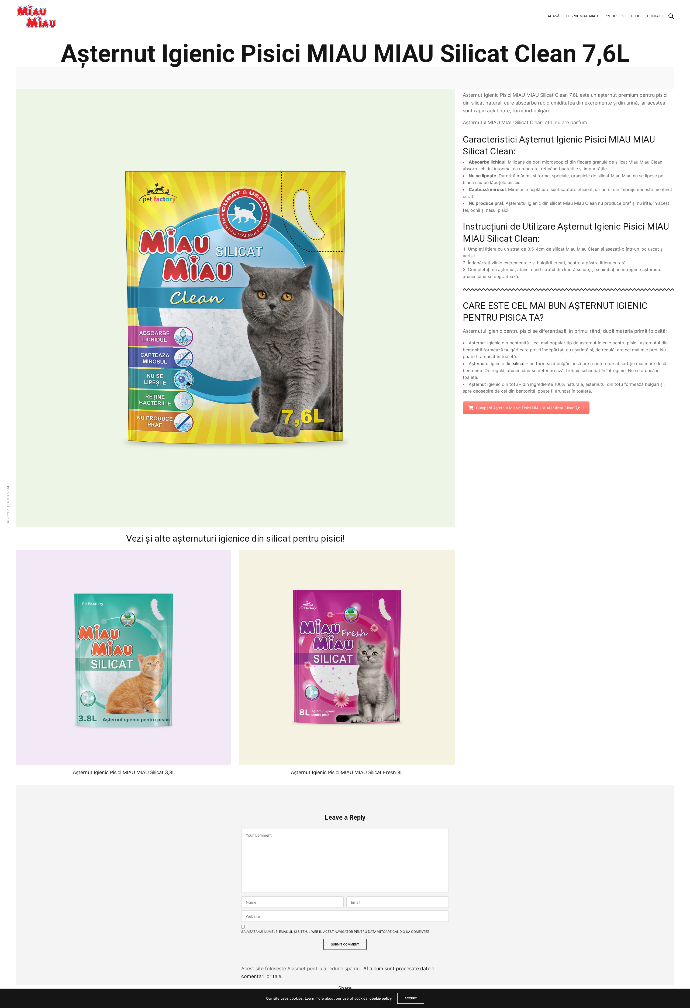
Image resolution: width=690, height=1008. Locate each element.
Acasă (554, 16)
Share (344, 988)
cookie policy (381, 998)
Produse (612, 16)
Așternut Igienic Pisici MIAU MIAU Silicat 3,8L (124, 772)
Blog (635, 16)
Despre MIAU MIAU (582, 16)
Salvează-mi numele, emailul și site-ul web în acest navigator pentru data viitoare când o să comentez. (335, 931)
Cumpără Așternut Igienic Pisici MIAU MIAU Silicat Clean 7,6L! (530, 408)
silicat (519, 363)
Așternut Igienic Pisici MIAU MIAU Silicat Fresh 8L (347, 772)
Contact (655, 16)
